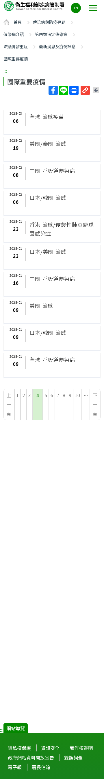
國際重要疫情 (15, 58)
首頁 (18, 22)
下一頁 (95, 404)
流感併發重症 (15, 46)
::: (5, 70)
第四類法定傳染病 (51, 34)
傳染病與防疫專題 (49, 22)
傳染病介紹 (13, 34)
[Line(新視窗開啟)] (63, 90)
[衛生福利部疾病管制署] (34, 5)
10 (77, 395)
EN (76, 8)
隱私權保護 (19, 747)
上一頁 (9, 404)
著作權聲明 (81, 747)
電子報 (15, 767)
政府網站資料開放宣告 (31, 757)
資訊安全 (50, 747)
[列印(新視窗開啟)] (74, 90)
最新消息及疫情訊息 (57, 46)
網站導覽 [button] (15, 728)
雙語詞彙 (73, 757)
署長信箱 (41, 767)
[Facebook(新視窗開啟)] (53, 90)
